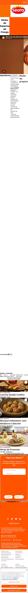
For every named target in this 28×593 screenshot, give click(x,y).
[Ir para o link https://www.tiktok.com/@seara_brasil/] (12, 519)
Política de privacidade (21, 567)
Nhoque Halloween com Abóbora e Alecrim (13, 422)
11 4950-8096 (18, 540)
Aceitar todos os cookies (14, 590)
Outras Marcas (19, 552)
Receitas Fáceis (12, 375)
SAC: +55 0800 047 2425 (7, 567)
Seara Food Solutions (6, 554)
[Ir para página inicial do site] (14, 514)
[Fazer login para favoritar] (25, 382)
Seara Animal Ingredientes (7, 559)
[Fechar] (26, 570)
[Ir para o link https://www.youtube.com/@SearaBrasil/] (16, 518)
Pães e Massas (4, 418)
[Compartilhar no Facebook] (8, 354)
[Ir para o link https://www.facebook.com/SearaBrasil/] (7, 519)
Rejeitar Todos (14, 586)
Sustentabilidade (19, 559)
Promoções (4, 560)
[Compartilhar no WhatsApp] (11, 354)
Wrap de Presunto (10, 449)
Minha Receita (4, 557)
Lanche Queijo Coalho (12, 394)
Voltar (9, 497)
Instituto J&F (18, 556)
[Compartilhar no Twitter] (10, 354)
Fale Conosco (4, 566)
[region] (14, 580)
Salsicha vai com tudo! (19, 375)
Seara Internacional (6, 552)
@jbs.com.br (4, 535)
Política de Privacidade (11, 579)
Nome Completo (11, 470)
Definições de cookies (14, 582)
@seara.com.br (12, 537)
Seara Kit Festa (5, 556)
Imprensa (17, 554)
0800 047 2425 (6, 540)
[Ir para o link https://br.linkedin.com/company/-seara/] (20, 519)
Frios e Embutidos (7, 375)
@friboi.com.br (12, 535)
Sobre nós (17, 557)
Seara (26, 375)
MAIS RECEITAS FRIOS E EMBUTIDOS (14, 453)
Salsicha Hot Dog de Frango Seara (14, 78)
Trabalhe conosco (14, 523)
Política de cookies (19, 566)
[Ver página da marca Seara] (18, 9)
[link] (14, 389)
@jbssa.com (4, 537)
